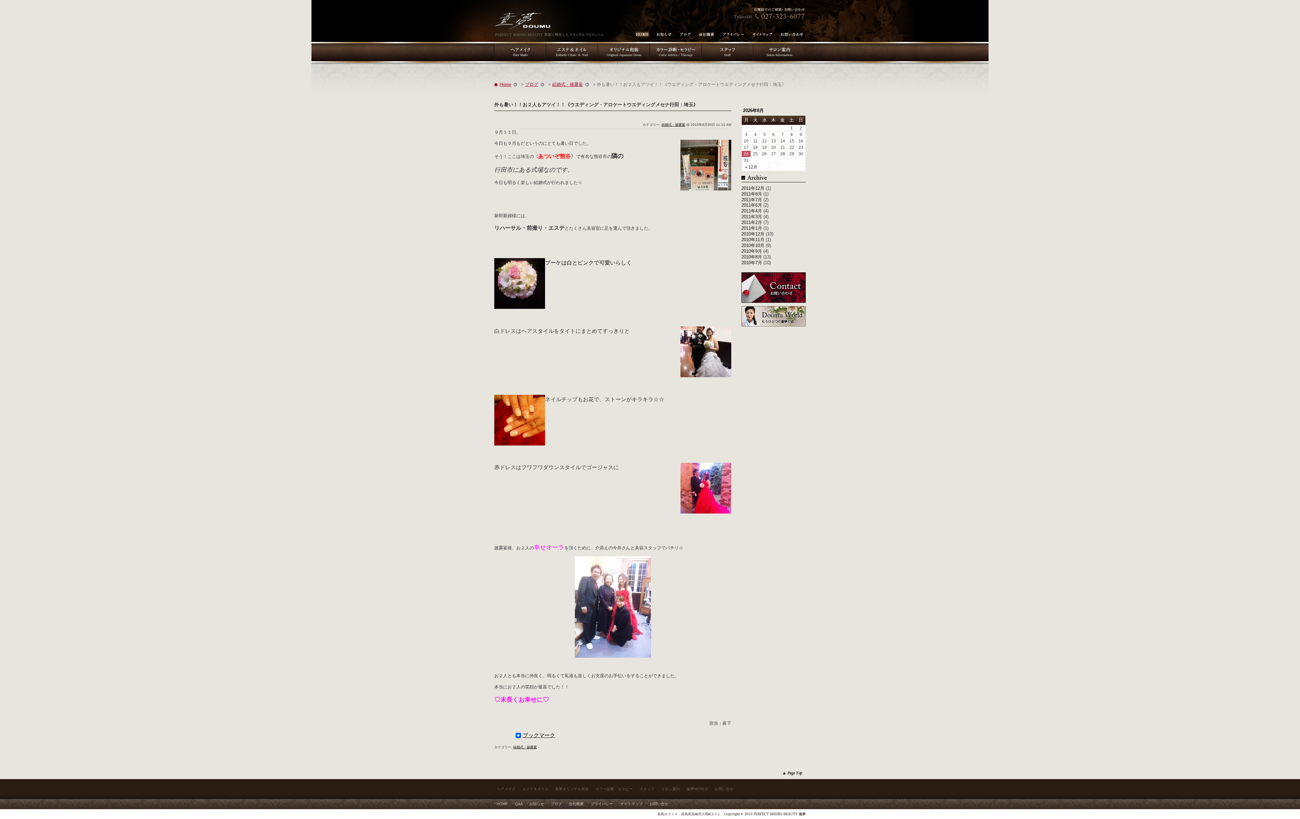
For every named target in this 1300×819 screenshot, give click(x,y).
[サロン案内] (779, 44)
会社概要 (576, 804)
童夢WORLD (697, 789)
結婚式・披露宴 (567, 84)
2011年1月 (751, 228)
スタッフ (647, 789)
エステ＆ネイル (535, 789)
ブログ (531, 84)
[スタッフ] (727, 44)
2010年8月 (751, 256)
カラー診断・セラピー (614, 789)
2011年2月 (751, 222)
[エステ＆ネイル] (572, 44)
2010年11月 (752, 239)
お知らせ (536, 804)
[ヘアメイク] (520, 44)
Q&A (518, 804)
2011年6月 (751, 205)
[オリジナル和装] (624, 44)
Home (505, 84)
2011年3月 (751, 216)
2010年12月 (752, 233)
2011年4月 (751, 210)
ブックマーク (539, 735)
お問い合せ (724, 789)
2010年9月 (751, 251)
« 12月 (751, 167)
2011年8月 (751, 194)
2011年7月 (751, 199)
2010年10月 (752, 245)
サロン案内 (670, 789)
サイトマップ (631, 804)
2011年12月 (752, 188)
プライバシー (602, 804)
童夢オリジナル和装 (572, 789)
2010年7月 (751, 262)
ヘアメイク (506, 789)
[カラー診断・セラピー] (675, 44)
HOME (502, 804)
